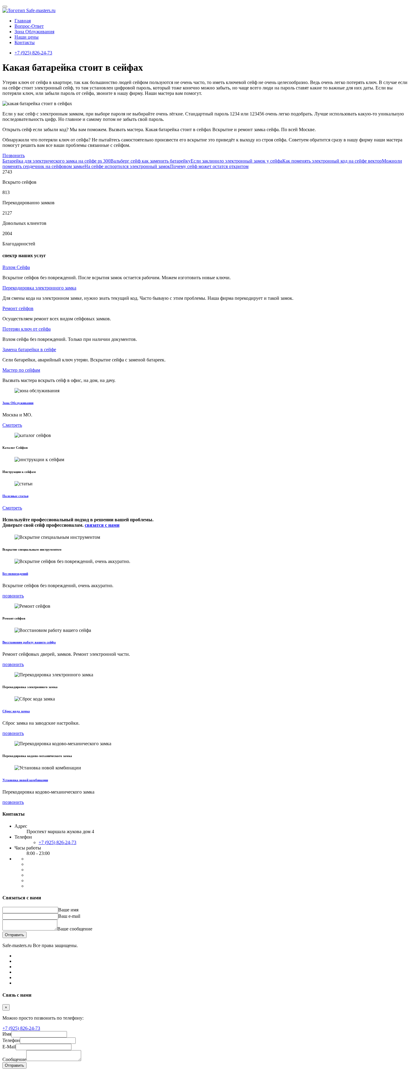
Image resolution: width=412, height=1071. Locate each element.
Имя (6, 1034)
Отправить (14, 935)
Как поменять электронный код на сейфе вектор (332, 160)
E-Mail (9, 1046)
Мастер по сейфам (21, 370)
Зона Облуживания (34, 31)
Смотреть (12, 425)
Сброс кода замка (16, 711)
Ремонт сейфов (17, 308)
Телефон (11, 1040)
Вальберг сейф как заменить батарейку (150, 160)
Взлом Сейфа (16, 267)
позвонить (13, 595)
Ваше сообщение (74, 928)
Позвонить (13, 155)
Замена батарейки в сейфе (29, 349)
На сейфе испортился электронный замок (127, 166)
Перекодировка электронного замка (39, 287)
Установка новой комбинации (25, 780)
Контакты (24, 42)
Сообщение (14, 1059)
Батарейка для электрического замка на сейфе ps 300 (56, 160)
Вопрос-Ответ (29, 26)
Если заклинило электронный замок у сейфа (236, 160)
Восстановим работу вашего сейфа (29, 642)
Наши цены (26, 37)
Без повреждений (15, 573)
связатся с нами (102, 525)
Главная (22, 20)
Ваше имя (68, 909)
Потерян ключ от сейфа (26, 329)
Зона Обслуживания (17, 403)
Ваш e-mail (69, 916)
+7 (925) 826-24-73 (33, 52)
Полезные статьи (15, 496)
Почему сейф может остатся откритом (209, 166)
